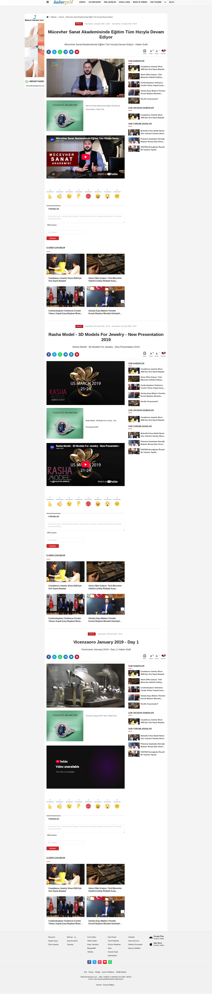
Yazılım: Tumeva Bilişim (105, 985)
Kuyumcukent (72, 941)
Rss (85, 972)
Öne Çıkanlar (53, 944)
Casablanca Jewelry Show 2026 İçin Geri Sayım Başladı (65, 279)
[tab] (53, 209)
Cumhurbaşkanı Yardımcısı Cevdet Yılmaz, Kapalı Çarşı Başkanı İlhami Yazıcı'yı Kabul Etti (64, 312)
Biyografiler (91, 948)
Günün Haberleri (114, 944)
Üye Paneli (112, 937)
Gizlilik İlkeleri (121, 972)
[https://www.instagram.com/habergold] (99, 962)
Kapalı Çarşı (53, 941)
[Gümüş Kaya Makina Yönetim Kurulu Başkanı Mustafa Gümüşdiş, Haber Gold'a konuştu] (105, 296)
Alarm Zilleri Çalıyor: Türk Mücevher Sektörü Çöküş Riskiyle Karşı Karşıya (105, 279)
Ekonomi (51, 937)
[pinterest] (77, 52)
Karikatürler (112, 955)
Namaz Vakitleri (134, 948)
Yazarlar (70, 944)
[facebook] (48, 52)
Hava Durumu (133, 941)
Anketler (131, 937)
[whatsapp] (60, 52)
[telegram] (65, 52)
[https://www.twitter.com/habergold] (94, 962)
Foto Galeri (91, 937)
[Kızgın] (88, 192)
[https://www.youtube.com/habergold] (105, 962)
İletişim (98, 972)
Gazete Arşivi (113, 952)
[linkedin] (71, 52)
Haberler (54, 17)
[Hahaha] (97, 192)
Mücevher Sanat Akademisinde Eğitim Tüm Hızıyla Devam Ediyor (89, 17)
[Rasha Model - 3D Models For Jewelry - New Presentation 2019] (85, 383)
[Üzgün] (117, 192)
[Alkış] (59, 192)
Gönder (53, 238)
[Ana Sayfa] (47, 17)
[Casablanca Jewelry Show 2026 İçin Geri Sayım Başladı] (65, 264)
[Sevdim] (69, 192)
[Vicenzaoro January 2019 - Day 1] (85, 685)
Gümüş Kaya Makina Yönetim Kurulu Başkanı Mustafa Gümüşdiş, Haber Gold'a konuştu (104, 312)
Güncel (61, 17)
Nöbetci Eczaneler (135, 944)
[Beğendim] (50, 192)
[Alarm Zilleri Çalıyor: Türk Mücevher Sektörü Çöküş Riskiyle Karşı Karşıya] (105, 264)
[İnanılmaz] (107, 192)
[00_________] (110, 962)
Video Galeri (92, 941)
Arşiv (110, 948)
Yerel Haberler (113, 941)
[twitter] (54, 52)
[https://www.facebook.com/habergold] (89, 962)
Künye (91, 972)
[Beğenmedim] (78, 192)
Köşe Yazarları (93, 944)
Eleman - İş (71, 937)
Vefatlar (90, 952)
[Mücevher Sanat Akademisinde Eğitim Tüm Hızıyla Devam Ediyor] (85, 78)
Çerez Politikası (108, 972)
